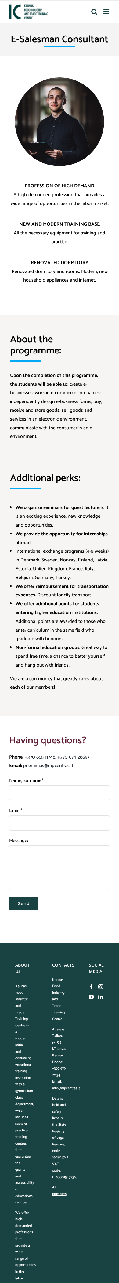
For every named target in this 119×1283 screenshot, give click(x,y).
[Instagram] (100, 986)
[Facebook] (91, 986)
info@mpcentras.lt (66, 1088)
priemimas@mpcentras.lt (48, 766)
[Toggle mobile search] (94, 12)
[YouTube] (91, 997)
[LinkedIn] (100, 997)
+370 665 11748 (40, 757)
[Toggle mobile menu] (106, 12)
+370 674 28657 (73, 757)
